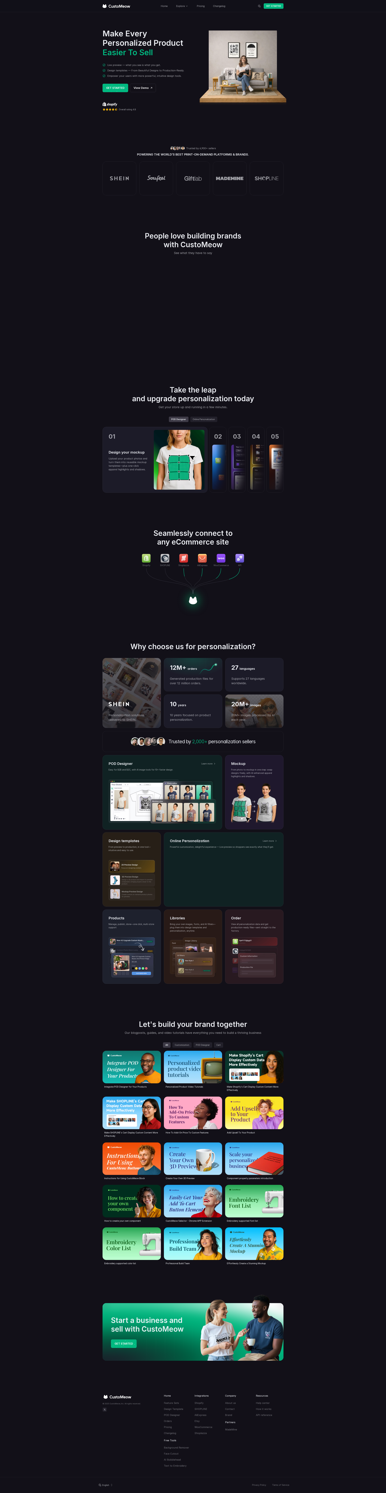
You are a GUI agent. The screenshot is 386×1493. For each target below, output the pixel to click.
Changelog (170, 1433)
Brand (228, 1415)
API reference (264, 1415)
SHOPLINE (201, 1408)
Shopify (199, 1402)
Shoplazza (201, 1433)
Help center (263, 1402)
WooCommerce (203, 1427)
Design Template (173, 1408)
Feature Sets (171, 1402)
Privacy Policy (259, 1485)
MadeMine (231, 1429)
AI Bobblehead (172, 1459)
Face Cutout (171, 1453)
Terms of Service (280, 1485)
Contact (230, 1408)
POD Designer (172, 1415)
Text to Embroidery (175, 1465)
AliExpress (200, 1415)
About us (230, 1402)
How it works (263, 1408)
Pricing (168, 1427)
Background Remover (176, 1447)
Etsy (197, 1421)
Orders (168, 1421)
